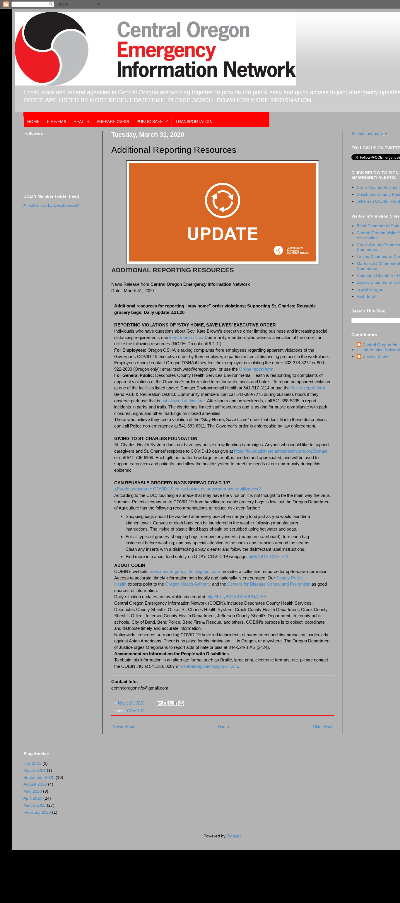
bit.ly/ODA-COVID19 (268, 556)
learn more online (185, 337)
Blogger (234, 836)
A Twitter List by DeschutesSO (51, 205)
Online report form (256, 369)
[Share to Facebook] (176, 703)
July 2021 (32, 763)
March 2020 (34, 805)
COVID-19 (135, 711)
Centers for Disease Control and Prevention (268, 584)
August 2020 (35, 784)
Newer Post (123, 726)
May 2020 (32, 791)
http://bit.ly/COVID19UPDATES (236, 596)
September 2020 (38, 777)
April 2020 (32, 798)
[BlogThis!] (165, 703)
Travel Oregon (370, 289)
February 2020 (37, 812)
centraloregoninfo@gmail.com (209, 666)
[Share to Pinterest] (181, 703)
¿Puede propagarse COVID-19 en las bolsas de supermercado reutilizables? (187, 488)
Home (223, 726)
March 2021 (34, 770)
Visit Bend (366, 296)
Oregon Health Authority (188, 584)
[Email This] (159, 703)
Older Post (322, 726)
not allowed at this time (183, 400)
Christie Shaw (375, 356)
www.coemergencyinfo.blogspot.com (185, 571)
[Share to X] (170, 703)
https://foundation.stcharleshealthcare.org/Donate (280, 451)
